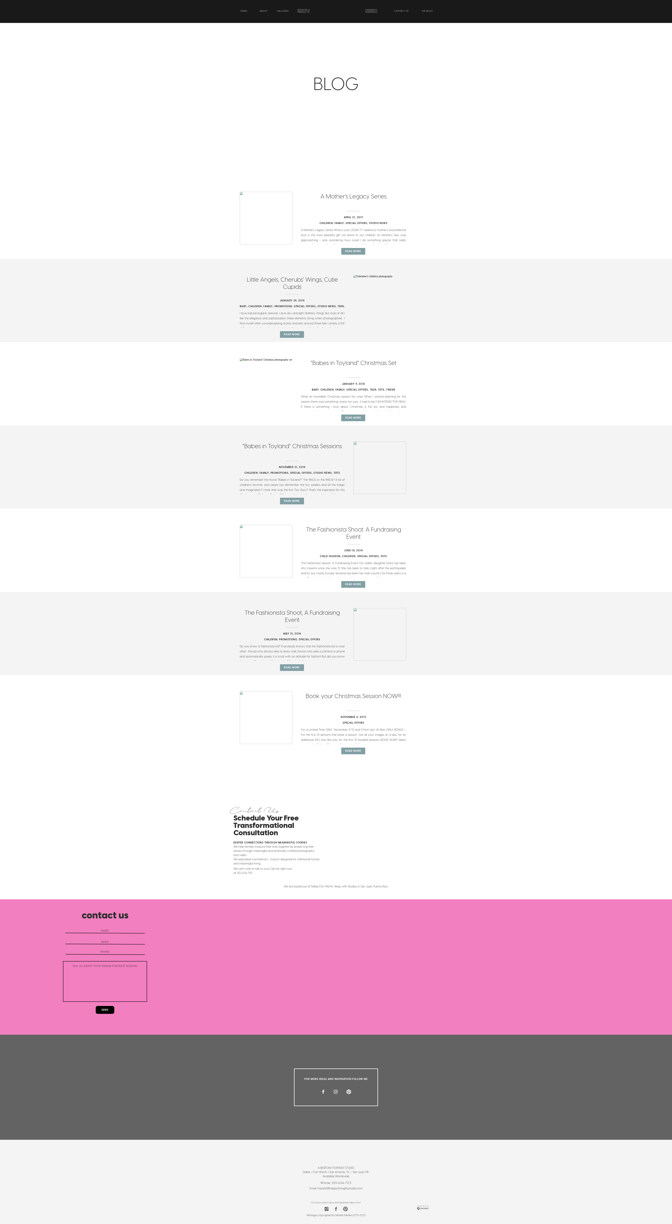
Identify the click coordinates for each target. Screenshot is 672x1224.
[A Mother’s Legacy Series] (266, 218)
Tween (390, 389)
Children (326, 223)
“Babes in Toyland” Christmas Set (353, 363)
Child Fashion (330, 556)
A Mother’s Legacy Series (353, 196)
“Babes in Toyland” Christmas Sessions (292, 446)
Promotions (283, 306)
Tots (381, 389)
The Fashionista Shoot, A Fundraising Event (292, 616)
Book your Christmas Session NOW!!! (353, 696)
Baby (243, 306)
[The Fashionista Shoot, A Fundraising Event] (380, 634)
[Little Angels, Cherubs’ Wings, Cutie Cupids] (380, 301)
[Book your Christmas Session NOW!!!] (266, 717)
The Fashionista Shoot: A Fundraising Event (353, 533)
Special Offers (356, 223)
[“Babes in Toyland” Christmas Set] (266, 384)
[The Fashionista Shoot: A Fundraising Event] (266, 551)
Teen (341, 306)
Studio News (378, 223)
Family (339, 223)
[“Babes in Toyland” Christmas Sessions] (380, 468)
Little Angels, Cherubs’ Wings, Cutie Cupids (292, 283)
